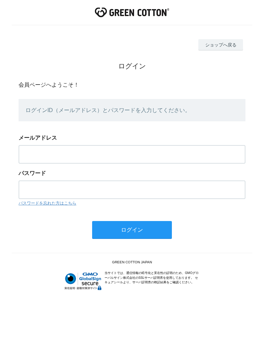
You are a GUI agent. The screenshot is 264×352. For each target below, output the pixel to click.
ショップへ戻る (220, 44)
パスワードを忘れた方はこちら (47, 203)
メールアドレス (38, 138)
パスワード (32, 173)
